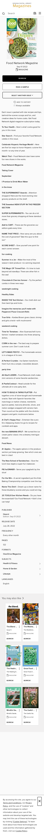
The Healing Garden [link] (12, 669)
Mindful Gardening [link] (12, 710)
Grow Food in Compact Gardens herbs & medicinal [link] (29, 669)
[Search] (3, 13)
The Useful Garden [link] (29, 710)
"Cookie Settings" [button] (20, 821)
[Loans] (35, 14)
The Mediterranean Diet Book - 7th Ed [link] (29, 627)
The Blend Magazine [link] (12, 627)
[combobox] (17, 13)
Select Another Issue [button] (21, 95)
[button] (22, 78)
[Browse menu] (40, 13)
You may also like (12, 598)
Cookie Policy (21, 831)
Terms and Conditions (12, 803)
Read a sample (22, 87)
